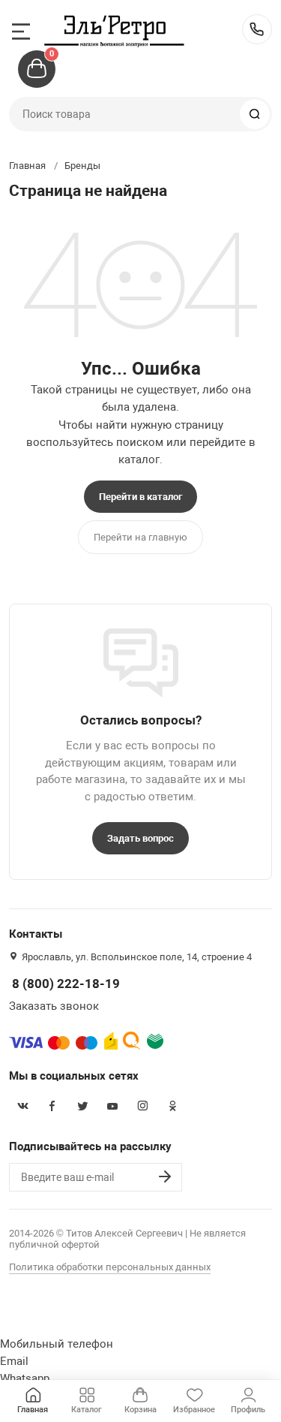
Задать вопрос (140, 838)
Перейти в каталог (140, 496)
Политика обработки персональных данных (110, 1267)
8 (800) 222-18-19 (257, 29)
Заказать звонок (54, 1006)
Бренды (82, 165)
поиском (139, 442)
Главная (27, 165)
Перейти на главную (140, 537)
